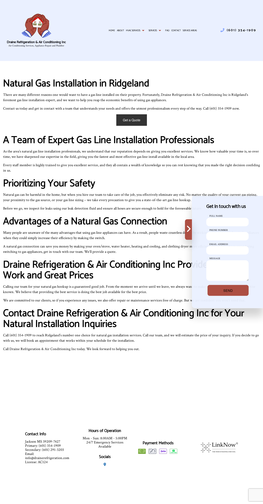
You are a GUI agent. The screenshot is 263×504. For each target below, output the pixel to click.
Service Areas (190, 30)
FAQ (167, 30)
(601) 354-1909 (241, 30)
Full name (216, 216)
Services (153, 30)
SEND (228, 290)
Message (214, 258)
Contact (176, 30)
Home (112, 30)
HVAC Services (133, 30)
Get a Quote (131, 120)
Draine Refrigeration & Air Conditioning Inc (36, 42)
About (120, 30)
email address (218, 244)
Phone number (218, 230)
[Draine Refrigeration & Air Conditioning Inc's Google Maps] (105, 465)
